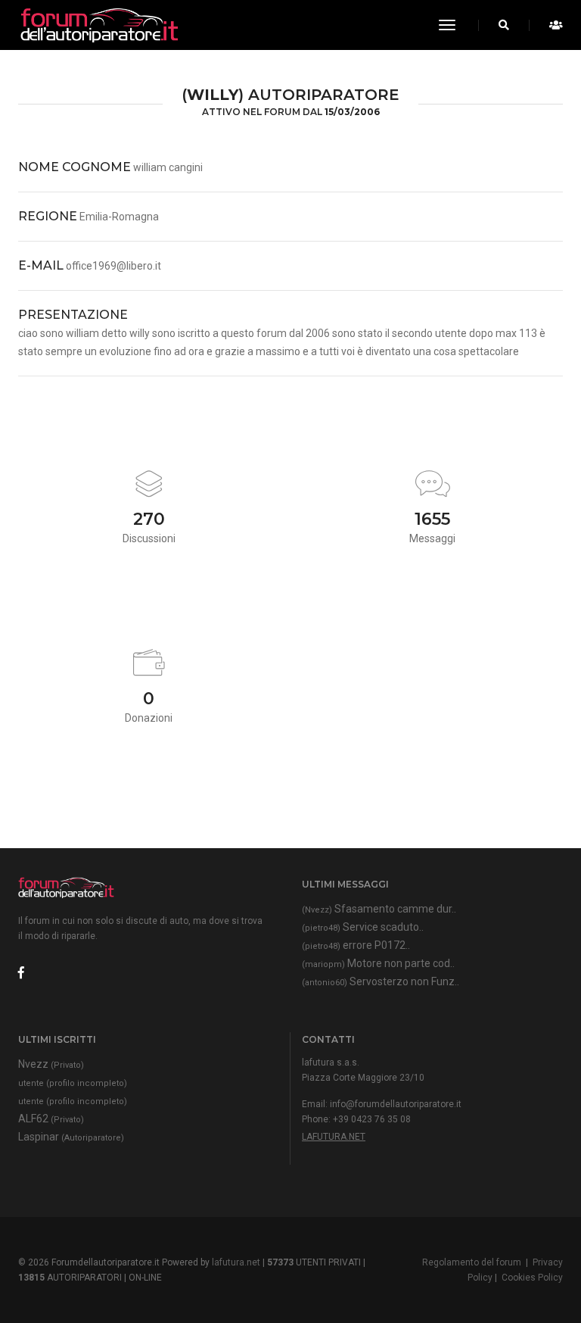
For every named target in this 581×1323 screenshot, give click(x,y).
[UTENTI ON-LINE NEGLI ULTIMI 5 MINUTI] (552, 25)
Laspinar (71, 1137)
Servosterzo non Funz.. (380, 981)
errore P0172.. (356, 945)
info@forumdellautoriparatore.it (395, 1104)
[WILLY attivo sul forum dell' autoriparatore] (98, 25)
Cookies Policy (532, 1277)
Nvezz (51, 1064)
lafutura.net (333, 1136)
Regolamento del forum (471, 1262)
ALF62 (51, 1118)
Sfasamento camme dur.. (379, 909)
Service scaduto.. (363, 927)
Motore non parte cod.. (378, 963)
